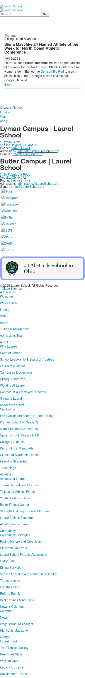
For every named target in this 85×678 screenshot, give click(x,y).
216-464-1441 (20, 180)
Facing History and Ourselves (20, 541)
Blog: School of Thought (16, 624)
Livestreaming (9, 587)
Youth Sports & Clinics (15, 498)
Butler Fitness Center (14, 504)
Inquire (5, 112)
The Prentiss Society (14, 647)
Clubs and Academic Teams (19, 455)
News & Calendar (12, 606)
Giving (4, 637)
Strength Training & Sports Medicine (25, 511)
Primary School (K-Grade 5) (19, 422)
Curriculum (7, 409)
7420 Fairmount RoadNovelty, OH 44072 (15, 176)
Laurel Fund (8, 641)
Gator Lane (8, 561)
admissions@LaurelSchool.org (38, 151)
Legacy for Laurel (12, 667)
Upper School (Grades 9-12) (19, 435)
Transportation (10, 580)
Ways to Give (9, 660)
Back (7, 84)
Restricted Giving (12, 654)
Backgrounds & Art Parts (17, 600)
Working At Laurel (12, 385)
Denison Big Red (52, 71)
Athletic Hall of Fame (14, 524)
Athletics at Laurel (12, 478)
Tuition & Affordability (14, 329)
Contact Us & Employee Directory (23, 392)
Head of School (10, 353)
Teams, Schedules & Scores (19, 485)
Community (8, 530)
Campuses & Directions (16, 372)
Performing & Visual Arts (17, 448)
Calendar (6, 611)
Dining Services (10, 567)
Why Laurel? (8, 303)
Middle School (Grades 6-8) (19, 428)
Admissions (8, 292)
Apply (4, 121)
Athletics (6, 474)
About (4, 342)
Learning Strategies (13, 461)
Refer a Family (10, 593)
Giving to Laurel (11, 398)
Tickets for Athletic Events (18, 491)
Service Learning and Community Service (28, 574)
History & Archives (12, 379)
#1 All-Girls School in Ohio (48, 268)
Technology (8, 468)
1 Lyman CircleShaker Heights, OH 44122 (18, 143)
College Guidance (12, 441)
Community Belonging (15, 535)
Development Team (13, 673)
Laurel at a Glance (13, 366)
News (4, 617)
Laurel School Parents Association (23, 554)
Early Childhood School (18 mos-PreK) (26, 415)
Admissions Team (12, 335)
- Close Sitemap (11, 288)
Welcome (6, 296)
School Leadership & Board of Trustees (27, 359)
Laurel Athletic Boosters (16, 517)
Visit (3, 116)
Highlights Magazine (14, 548)
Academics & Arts (12, 405)
